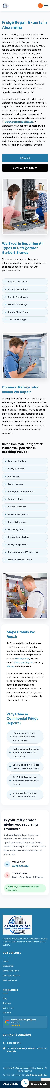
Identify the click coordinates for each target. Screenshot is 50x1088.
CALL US (25, 158)
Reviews (7, 1003)
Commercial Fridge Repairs (19, 122)
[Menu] (46, 5)
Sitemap (7, 1012)
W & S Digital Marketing (36, 1075)
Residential (8, 966)
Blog (5, 998)
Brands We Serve (11, 970)
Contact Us (8, 1008)
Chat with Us (10, 1084)
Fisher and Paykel (23, 662)
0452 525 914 (20, 866)
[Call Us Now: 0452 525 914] (40, 5)
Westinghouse (22, 658)
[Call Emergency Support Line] (25, 1083)
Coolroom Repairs (11, 975)
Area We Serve (10, 980)
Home (5, 961)
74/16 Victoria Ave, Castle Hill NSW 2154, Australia (27, 1050)
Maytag (10, 666)
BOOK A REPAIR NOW (25, 168)
